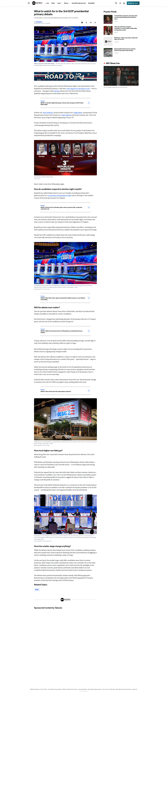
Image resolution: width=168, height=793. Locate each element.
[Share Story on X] (86, 22)
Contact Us (134, 689)
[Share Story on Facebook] (82, 22)
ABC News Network (35, 689)
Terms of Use (105, 689)
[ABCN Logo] (37, 3)
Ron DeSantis (48, 112)
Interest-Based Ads (82, 689)
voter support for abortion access (78, 88)
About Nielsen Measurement (95, 689)
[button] (29, 3)
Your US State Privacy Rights (55, 689)
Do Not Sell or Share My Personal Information (120, 689)
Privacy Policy (43, 689)
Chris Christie (66, 115)
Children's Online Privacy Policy (69, 689)
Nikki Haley (78, 112)
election (57, 91)
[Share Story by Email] (90, 22)
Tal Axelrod (39, 22)
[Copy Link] (95, 22)
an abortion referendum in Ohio (59, 195)
